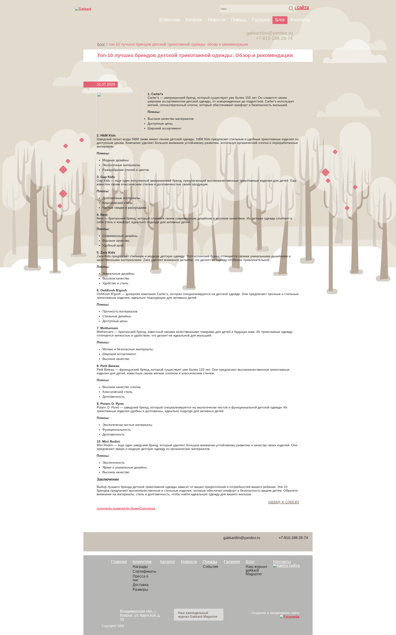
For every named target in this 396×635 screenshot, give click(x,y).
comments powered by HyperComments (126, 508)
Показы (239, 19)
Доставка (140, 585)
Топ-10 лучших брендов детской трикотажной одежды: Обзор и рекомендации (178, 44)
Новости (217, 19)
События (210, 567)
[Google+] (179, 541)
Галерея (261, 19)
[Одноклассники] (162, 541)
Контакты (300, 19)
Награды (140, 567)
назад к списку (283, 501)
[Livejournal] (93, 541)
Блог (280, 19)
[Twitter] (144, 541)
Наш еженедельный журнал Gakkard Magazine (197, 614)
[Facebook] (127, 541)
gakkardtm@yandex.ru (269, 33)
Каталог (194, 19)
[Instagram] (196, 541)
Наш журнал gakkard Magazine (256, 570)
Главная (119, 561)
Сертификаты (143, 571)
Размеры (140, 589)
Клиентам (169, 19)
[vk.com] (110, 541)
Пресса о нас (140, 578)
